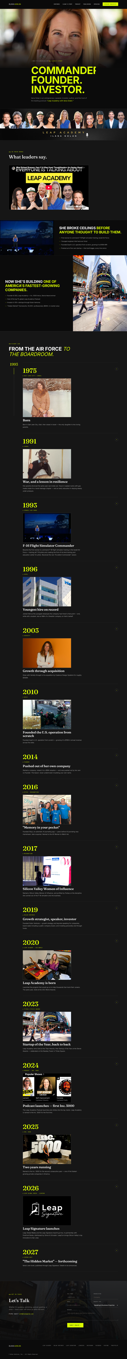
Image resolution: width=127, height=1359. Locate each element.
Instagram (90, 1345)
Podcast (77, 4)
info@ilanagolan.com (26, 1314)
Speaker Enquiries (110, 4)
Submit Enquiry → (75, 1325)
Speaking (97, 4)
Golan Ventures (59, 1345)
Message (69, 1309)
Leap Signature (71, 1345)
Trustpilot (114, 1345)
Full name (70, 1293)
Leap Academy (47, 1345)
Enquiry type (97, 1301)
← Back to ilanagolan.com (39, 61)
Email (68, 1301)
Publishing (87, 4)
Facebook (98, 1345)
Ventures (57, 4)
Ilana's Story (67, 4)
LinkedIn (81, 1345)
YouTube (106, 1345)
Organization (97, 1293)
